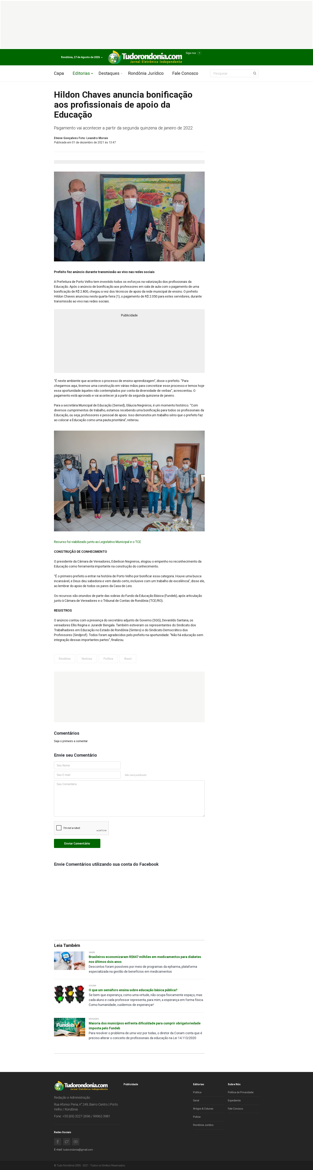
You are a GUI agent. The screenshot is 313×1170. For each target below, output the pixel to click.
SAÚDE (92, 952)
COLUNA (92, 986)
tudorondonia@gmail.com (78, 1149)
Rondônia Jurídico (146, 73)
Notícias (87, 658)
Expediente (234, 1100)
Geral (196, 1100)
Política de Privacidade (241, 1092)
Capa (59, 73)
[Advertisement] (129, 697)
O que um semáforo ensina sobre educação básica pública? (133, 990)
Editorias (81, 73)
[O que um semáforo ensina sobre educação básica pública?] (69, 993)
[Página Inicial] (144, 57)
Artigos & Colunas (203, 1108)
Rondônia (64, 658)
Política (108, 658)
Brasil (128, 658)
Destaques (109, 73)
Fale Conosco (185, 73)
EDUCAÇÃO (94, 1019)
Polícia (197, 1116)
